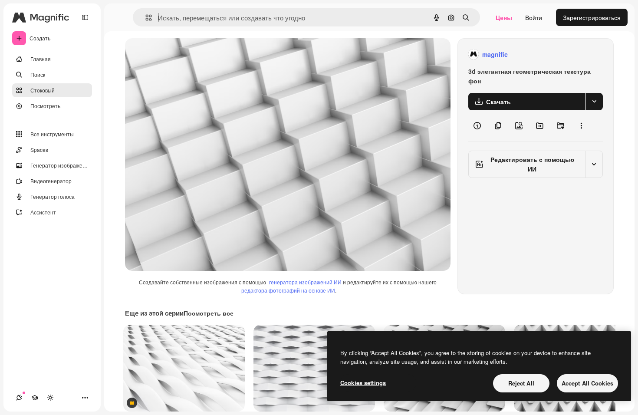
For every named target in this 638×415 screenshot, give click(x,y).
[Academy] (35, 398)
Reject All (521, 383)
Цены (504, 17)
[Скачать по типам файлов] (594, 101)
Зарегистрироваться (592, 17)
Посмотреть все (208, 313)
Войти (533, 17)
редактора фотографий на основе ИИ (288, 290)
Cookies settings (363, 383)
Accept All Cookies (587, 383)
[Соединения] (19, 398)
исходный (183, 54)
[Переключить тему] (50, 398)
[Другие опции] (581, 126)
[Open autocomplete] (145, 17)
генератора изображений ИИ (305, 282)
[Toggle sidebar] (85, 17)
